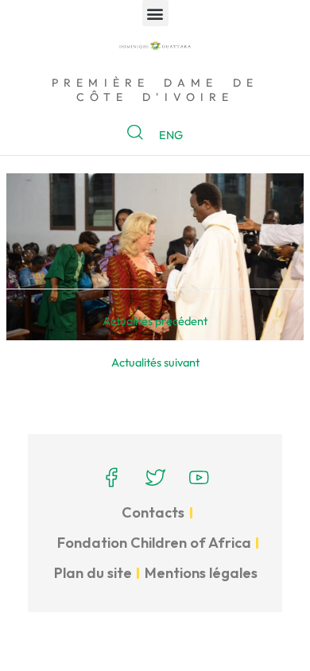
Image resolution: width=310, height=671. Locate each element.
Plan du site (93, 573)
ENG (171, 134)
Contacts (153, 512)
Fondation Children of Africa (154, 542)
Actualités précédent (155, 320)
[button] (155, 13)
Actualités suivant (155, 362)
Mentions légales (201, 573)
